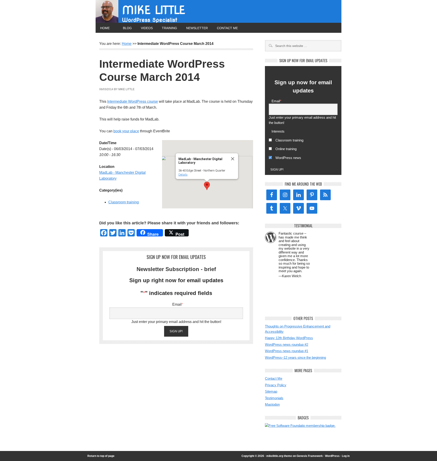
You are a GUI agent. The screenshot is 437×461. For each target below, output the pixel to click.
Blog (127, 28)
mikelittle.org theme (279, 456)
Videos (147, 28)
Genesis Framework (310, 456)
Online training (286, 149)
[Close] (232, 158)
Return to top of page (100, 456)
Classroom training (123, 202)
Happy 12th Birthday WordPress (289, 338)
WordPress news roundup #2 (286, 344)
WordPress (332, 456)
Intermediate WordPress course (132, 101)
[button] (207, 186)
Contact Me (227, 28)
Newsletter (197, 28)
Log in (346, 456)
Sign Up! (176, 331)
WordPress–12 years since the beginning (295, 357)
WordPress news (288, 158)
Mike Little (153, 10)
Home (105, 28)
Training (169, 28)
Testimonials (274, 398)
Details (183, 174)
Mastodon (272, 404)
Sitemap (271, 391)
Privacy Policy (275, 385)
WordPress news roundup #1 (286, 351)
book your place (126, 131)
